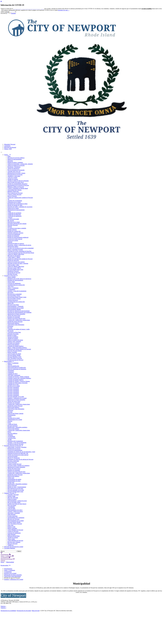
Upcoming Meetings (9, 548)
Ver (8, 199)
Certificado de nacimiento (14, 213)
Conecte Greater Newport (14, 194)
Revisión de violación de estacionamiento (18, 311)
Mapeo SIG (10, 303)
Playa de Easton (11, 505)
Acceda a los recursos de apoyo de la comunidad (20, 248)
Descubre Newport (12, 225)
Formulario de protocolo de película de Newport (20, 459)
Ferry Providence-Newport (14, 358)
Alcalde (9, 439)
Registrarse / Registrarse (13, 167)
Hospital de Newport (13, 271)
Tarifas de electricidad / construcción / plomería (20, 164)
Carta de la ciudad (12, 177)
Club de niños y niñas (13, 265)
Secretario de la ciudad (13, 418)
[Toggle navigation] (1, 152)
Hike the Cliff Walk (12, 497)
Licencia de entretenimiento (14, 450)
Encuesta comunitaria (13, 387)
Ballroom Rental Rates (13, 536)
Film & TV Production (13, 458)
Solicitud (9, 242)
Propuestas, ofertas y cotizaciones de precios (19, 245)
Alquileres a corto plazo (13, 176)
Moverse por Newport (13, 519)
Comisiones (10, 372)
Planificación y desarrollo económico (17, 427)
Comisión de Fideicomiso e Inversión (17, 383)
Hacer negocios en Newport (14, 193)
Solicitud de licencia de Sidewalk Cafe (17, 453)
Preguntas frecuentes (13, 334)
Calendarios (7, 146)
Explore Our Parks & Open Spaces (16, 504)
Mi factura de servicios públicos (15, 157)
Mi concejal (10, 220)
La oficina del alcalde (13, 219)
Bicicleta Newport (12, 274)
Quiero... (7, 154)
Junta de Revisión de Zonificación (16, 367)
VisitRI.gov (10, 545)
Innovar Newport (12, 196)
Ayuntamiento (11, 289)
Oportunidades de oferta (13, 481)
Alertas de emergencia (13, 168)
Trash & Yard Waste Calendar (15, 413)
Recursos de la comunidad (14, 294)
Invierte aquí (10, 482)
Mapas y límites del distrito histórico (17, 347)
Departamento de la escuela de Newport (18, 185)
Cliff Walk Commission (13, 375)
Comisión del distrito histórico (15, 346)
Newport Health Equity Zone (15, 269)
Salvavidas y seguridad (13, 513)
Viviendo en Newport (10, 275)
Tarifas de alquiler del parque (15, 340)
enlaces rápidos (11, 277)
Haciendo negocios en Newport (13, 445)
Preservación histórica (13, 323)
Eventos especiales (12, 516)
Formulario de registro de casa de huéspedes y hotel (21, 451)
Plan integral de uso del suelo (15, 488)
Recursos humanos (12, 425)
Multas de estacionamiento (14, 159)
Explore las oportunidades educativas (17, 184)
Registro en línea (11, 335)
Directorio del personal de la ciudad (13, 546)
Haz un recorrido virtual (13, 502)
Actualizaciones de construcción (16, 285)
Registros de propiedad (13, 317)
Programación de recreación (14, 174)
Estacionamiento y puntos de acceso (17, 500)
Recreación (10, 331)
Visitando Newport (9, 493)
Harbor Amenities (12, 352)
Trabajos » (3, 607)
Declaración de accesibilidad (8, 610)
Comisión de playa (12, 373)
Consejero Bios (11, 438)
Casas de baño (11, 508)
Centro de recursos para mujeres (16, 262)
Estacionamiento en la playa (14, 510)
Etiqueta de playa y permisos (15, 162)
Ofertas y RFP (8, 149)
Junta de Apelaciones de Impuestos (16, 369)
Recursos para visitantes (13, 542)
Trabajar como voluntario (14, 341)
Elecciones (10, 292)
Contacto (9, 217)
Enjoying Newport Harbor (14, 350)
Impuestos (10, 161)
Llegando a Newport (13, 494)
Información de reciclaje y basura (16, 173)
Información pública (12, 246)
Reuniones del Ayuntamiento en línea (17, 203)
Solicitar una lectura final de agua (16, 318)
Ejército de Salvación (13, 260)
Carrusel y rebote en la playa (15, 511)
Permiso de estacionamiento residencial (17, 237)
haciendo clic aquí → (63, 10)
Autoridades (10, 370)
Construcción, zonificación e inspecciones (18, 320)
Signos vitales (11, 282)
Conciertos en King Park (14, 332)
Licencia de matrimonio (13, 234)
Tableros (9, 364)
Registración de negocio (13, 448)
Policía (9, 432)
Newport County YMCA (14, 268)
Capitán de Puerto (12, 424)
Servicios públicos (12, 433)
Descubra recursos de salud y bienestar (17, 263)
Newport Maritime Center (14, 357)
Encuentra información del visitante (16, 223)
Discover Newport (12, 543)
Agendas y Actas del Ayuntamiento (16, 291)
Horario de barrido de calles (14, 205)
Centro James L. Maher (13, 257)
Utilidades (10, 435)
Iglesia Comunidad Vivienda (15, 249)
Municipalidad (8, 361)
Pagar (9, 156)
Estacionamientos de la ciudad (15, 308)
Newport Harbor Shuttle (13, 355)
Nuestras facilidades (12, 337)
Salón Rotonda (11, 514)
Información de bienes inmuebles (16, 314)
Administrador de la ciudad (14, 419)
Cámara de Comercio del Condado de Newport (20, 197)
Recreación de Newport (13, 272)
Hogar (2, 562)
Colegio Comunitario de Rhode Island (17, 188)
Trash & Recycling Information (15, 324)
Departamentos (11, 415)
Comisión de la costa (13, 384)
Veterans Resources (12, 300)
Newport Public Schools (14, 298)
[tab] (81, 565)
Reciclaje (9, 327)
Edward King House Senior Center (16, 297)
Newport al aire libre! (13, 304)
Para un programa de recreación (15, 170)
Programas (10, 326)
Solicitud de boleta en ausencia (15, 243)
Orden (9, 211)
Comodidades (11, 507)
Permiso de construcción (14, 231)
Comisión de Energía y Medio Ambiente (18, 376)
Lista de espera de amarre (14, 353)
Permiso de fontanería (13, 236)
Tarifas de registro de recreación (16, 165)
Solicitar (9, 226)
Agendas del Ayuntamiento (14, 200)
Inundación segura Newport (14, 321)
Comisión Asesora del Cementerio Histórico (19, 378)
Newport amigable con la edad (15, 396)
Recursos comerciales (13, 461)
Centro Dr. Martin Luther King (15, 254)
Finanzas (9, 421)
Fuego (9, 422)
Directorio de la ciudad (13, 222)
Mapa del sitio (35, 610)
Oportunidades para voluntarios (15, 517)
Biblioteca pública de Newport (15, 187)
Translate (13, 13)
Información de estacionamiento (16, 210)
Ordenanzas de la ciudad (14, 202)
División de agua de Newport (15, 360)
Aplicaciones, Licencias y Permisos (16, 447)
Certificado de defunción (14, 214)
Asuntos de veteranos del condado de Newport (20, 259)
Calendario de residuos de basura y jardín (18, 329)
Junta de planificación (13, 366)
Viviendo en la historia (13, 343)
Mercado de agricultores (13, 255)
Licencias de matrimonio (14, 283)
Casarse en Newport (12, 531)
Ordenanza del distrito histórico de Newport (19, 349)
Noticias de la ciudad (13, 208)
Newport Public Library (13, 295)
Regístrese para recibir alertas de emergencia (19, 278)
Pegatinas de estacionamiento (15, 280)
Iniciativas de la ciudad (13, 386)
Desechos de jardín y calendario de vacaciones (19, 206)
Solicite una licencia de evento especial (17, 455)
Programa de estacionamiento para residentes (19, 312)
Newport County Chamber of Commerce (18, 465)
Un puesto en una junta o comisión (16, 228)
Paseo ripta (10, 525)
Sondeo (9, 416)
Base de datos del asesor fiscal (15, 182)
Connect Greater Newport (14, 464)
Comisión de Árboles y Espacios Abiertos (18, 381)
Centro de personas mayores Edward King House (20, 252)
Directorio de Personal (10, 147)
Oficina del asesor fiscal (13, 315)
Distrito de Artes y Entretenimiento (16, 487)
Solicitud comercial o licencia (15, 233)
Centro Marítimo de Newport (15, 530)
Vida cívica (10, 286)
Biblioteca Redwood (13, 191)
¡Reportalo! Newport (9, 144)
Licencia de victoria (12, 240)
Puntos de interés (12, 499)
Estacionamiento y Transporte (15, 306)
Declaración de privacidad (24, 610)
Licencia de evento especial (14, 239)
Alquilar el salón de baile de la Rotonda (18, 180)
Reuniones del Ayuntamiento (15, 441)
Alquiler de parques (12, 179)
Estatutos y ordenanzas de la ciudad (16, 398)
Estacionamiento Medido (14, 309)
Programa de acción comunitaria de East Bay (19, 251)
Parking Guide (11, 496)
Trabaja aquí (10, 477)
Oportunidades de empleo (14, 479)
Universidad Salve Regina (14, 190)
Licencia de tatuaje (12, 456)
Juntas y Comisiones (12, 288)
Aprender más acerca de (13, 171)
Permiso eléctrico (12, 229)
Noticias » (3, 606)
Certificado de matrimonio (14, 216)
